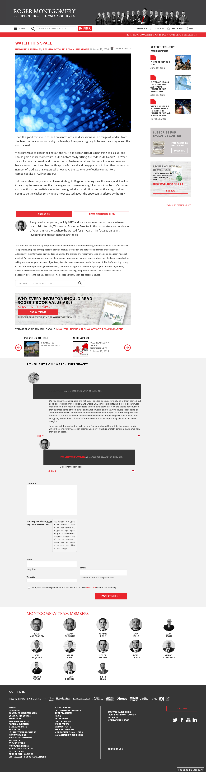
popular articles (19, 745)
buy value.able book (119, 711)
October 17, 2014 (99, 351)
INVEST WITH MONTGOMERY (102, 214)
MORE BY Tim (44, 214)
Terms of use (115, 749)
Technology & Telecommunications (66, 49)
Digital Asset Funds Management (27, 756)
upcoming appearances (68, 710)
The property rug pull (160, 63)
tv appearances (63, 713)
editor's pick (16, 751)
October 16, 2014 (50, 345)
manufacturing (18, 734)
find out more (37, 312)
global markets (18, 726)
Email (83, 567)
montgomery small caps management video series (69, 733)
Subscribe (142, 28)
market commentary (20, 737)
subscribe (179, 150)
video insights (63, 726)
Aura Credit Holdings (21, 754)
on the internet (64, 721)
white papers (62, 724)
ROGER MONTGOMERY (45, 14)
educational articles (21, 748)
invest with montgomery (122, 714)
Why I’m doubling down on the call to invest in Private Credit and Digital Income (160, 111)
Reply (41, 436)
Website (31, 577)
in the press (61, 718)
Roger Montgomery (72, 456)
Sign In (160, 28)
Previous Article (36, 338)
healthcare (15, 729)
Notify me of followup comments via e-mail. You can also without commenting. (74, 587)
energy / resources (20, 715)
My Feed (193, 28)
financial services (19, 721)
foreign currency (19, 724)
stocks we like (17, 743)
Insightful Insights (28, 49)
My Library (177, 28)
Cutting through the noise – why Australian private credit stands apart (160, 87)
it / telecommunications (22, 732)
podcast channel (64, 729)
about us (113, 717)
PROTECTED (48, 342)
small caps (15, 718)
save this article (123, 49)
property (14, 740)
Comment (32, 483)
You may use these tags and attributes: (39, 523)
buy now (170, 190)
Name (30, 559)
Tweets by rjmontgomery (178, 204)
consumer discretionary (23, 713)
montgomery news (118, 720)
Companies (14, 710)
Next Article (82, 338)
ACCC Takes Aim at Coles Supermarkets (100, 345)
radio (58, 715)
